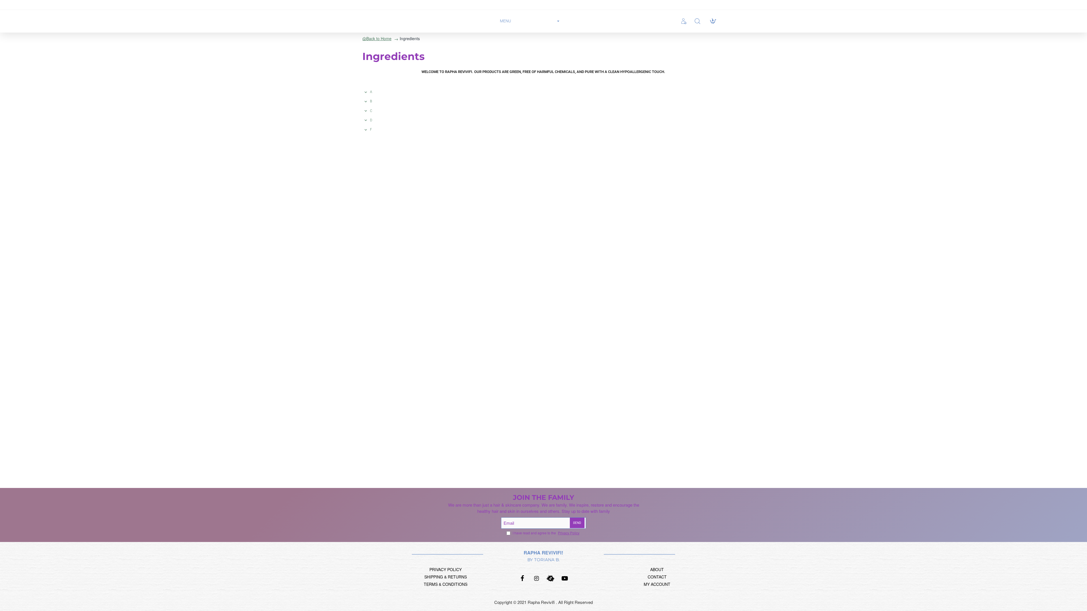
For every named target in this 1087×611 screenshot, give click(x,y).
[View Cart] (712, 21)
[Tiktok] (550, 578)
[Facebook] (522, 578)
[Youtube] (564, 578)
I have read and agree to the (545, 532)
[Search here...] (697, 21)
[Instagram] (536, 578)
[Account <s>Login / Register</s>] (685, 21)
